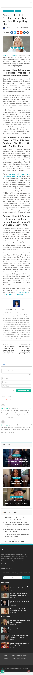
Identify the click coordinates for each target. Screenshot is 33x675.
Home (5, 655)
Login (3, 364)
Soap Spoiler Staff (19, 659)
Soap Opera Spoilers (19, 655)
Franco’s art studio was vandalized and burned (16, 175)
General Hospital (8, 11)
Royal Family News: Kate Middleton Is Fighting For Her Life (16, 461)
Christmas (5, 408)
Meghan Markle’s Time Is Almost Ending (16, 482)
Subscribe (26, 577)
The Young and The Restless (17, 497)
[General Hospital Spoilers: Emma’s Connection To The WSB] (5, 637)
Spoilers (17, 11)
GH (6, 66)
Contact (22, 662)
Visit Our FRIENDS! (10, 513)
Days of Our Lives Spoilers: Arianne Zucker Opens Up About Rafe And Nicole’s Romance (9, 350)
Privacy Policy (10, 662)
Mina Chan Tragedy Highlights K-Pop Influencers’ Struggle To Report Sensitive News (16, 524)
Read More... (4, 564)
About (6, 659)
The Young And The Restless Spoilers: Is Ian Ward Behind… (16, 502)
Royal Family (16, 455)
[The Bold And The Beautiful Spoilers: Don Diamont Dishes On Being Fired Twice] (5, 588)
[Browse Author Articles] (16, 303)
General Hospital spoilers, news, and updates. (16, 293)
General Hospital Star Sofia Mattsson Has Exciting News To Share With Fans (24, 350)
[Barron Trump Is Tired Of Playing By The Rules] (5, 603)
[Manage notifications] (28, 671)
